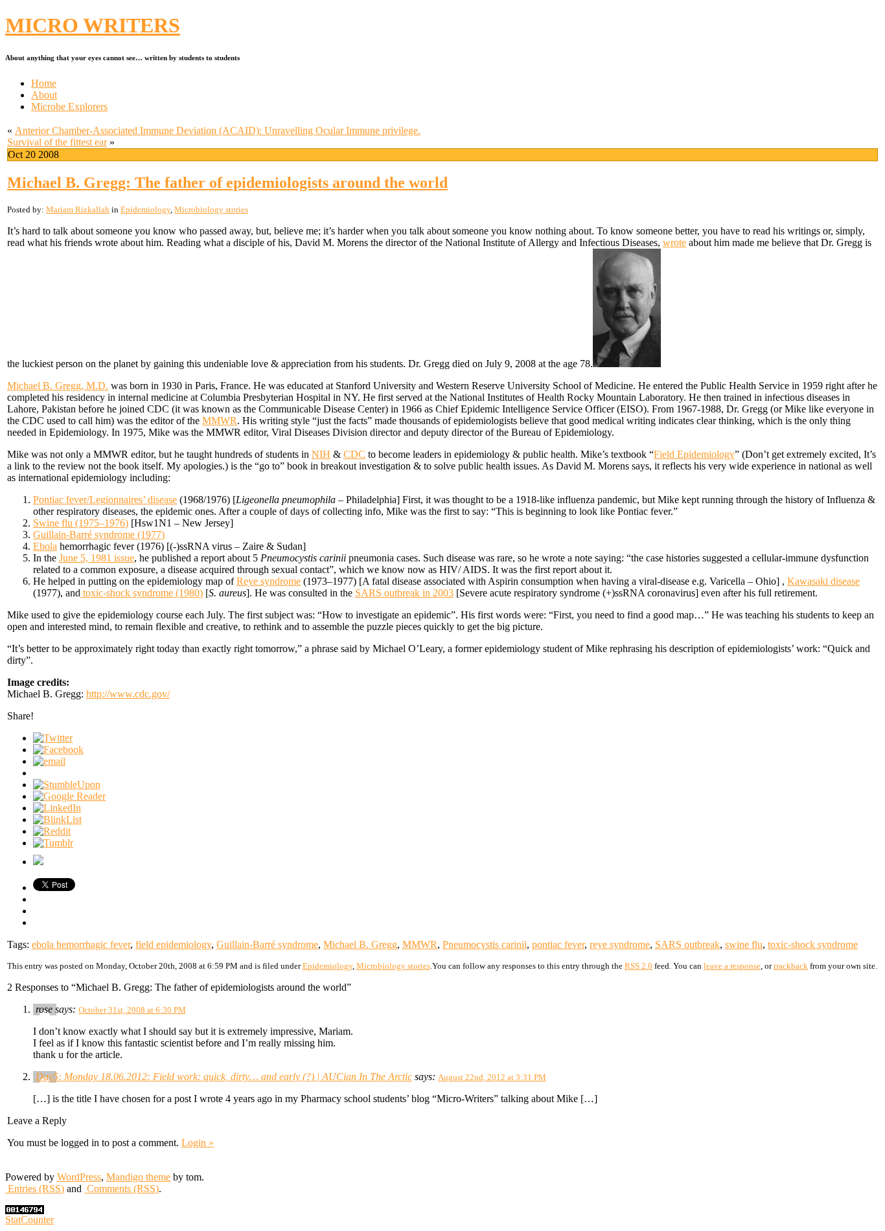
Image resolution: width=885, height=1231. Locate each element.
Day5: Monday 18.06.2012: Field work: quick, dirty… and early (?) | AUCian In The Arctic (224, 1076)
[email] (49, 761)
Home (43, 83)
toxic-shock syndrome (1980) (141, 592)
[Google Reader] (69, 796)
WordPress (79, 1176)
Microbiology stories (211, 209)
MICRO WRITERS (92, 25)
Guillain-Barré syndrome (267, 944)
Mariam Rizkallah (77, 209)
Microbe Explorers (69, 106)
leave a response (732, 966)
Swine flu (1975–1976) (80, 522)
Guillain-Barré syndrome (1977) (99, 534)
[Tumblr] (53, 842)
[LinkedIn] (57, 807)
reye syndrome (620, 944)
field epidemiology (173, 944)
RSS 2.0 (638, 966)
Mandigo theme (138, 1176)
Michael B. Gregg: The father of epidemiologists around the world (227, 182)
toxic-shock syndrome (813, 944)
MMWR (219, 420)
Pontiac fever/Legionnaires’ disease (105, 499)
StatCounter (29, 1219)
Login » (197, 1142)
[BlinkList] (57, 819)
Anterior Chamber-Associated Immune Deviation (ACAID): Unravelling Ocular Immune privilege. (217, 130)
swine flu (744, 944)
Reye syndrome (268, 581)
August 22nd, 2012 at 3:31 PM (492, 1077)
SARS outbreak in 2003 (404, 592)
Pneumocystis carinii (484, 944)
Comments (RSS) (121, 1188)
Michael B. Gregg (360, 944)
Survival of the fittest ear (57, 142)
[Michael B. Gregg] (627, 363)
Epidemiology (145, 209)
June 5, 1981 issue (96, 557)
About (44, 94)
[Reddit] (52, 831)
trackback (791, 966)
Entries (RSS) (34, 1188)
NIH (321, 454)
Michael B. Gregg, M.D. (57, 385)
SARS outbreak (687, 944)
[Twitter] (53, 737)
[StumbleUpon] (66, 784)
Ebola (45, 546)
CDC (354, 454)
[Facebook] (58, 749)
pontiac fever (558, 944)
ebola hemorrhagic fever (81, 944)
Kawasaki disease (823, 581)
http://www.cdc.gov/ (128, 693)
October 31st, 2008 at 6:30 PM (132, 1010)
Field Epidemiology (694, 454)
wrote (674, 242)
